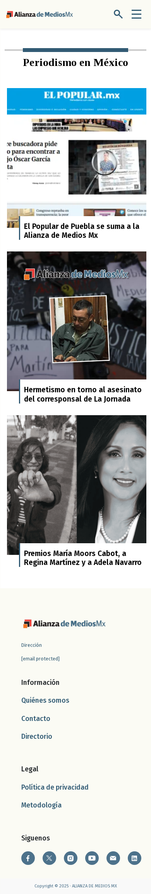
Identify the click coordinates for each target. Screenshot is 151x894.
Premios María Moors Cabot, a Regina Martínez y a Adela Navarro (83, 558)
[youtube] (92, 858)
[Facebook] (28, 858)
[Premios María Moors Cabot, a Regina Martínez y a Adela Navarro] (76, 484)
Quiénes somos (45, 700)
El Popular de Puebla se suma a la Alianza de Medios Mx (81, 231)
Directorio (36, 737)
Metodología (41, 805)
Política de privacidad (55, 787)
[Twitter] (49, 858)
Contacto (35, 719)
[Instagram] (70, 858)
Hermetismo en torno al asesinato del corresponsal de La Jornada (83, 394)
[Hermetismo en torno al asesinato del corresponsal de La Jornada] (76, 321)
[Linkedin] (134, 858)
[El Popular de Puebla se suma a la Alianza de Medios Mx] (76, 157)
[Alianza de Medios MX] (39, 13)
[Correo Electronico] (113, 858)
